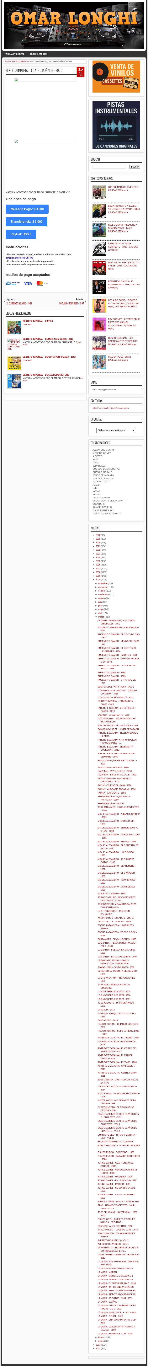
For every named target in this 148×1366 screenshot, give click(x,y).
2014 (98, 579)
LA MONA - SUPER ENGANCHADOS (115, 1268)
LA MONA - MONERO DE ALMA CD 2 (115, 1279)
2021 (98, 554)
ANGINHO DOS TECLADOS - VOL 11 (116, 918)
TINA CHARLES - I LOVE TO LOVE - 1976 (118, 1230)
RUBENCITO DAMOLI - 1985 (111, 672)
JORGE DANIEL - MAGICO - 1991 (114, 1184)
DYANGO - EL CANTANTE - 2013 (114, 715)
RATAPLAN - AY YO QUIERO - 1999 (115, 771)
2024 (98, 542)
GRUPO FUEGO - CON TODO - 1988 (116, 1152)
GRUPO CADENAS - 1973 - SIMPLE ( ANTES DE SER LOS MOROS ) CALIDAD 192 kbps (122, 341)
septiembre (103, 594)
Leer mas (27, 324)
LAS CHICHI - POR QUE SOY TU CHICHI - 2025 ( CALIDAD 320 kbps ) (124, 265)
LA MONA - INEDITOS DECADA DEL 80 (116, 1290)
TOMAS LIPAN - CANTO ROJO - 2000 (116, 967)
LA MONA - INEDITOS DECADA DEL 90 (116, 1294)
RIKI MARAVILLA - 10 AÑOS (111, 803)
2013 (98, 1345)
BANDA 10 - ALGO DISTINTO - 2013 (115, 1226)
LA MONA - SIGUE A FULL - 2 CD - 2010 (117, 1312)
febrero (101, 1337)
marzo (101, 617)
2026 (98, 535)
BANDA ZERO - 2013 (108, 1020)
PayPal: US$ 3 (21, 234)
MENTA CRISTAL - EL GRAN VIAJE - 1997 (118, 725)
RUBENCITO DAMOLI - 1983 (111, 676)
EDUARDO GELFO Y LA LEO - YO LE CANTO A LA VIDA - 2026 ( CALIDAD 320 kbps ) (124, 209)
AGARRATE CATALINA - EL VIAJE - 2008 (117, 1062)
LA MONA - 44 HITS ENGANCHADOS (116, 1287)
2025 (98, 539)
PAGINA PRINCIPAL (14, 54)
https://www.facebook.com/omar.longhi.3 (110, 407)
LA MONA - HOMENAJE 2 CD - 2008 (115, 1333)
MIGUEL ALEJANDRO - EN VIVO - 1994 (117, 841)
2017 (98, 568)
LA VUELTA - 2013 (106, 1010)
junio (100, 605)
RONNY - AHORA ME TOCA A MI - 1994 (116, 789)
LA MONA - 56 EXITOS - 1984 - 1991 (115, 1298)
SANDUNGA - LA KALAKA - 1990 (113, 767)
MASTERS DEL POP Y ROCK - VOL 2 (116, 687)
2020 (98, 557)
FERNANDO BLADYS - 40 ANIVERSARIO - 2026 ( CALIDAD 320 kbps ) (124, 284)
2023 (98, 546)
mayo (100, 609)
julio (100, 602)
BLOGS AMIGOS (38, 54)
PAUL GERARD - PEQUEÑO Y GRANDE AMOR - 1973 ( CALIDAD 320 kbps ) (122, 228)
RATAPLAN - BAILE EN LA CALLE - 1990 (117, 775)
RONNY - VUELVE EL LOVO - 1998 (114, 785)
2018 (98, 565)
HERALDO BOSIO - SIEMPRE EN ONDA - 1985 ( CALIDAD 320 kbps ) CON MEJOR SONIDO (123, 303)
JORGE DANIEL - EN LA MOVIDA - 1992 (117, 1180)
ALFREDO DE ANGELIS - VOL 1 (113, 1244)
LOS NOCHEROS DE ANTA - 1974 (114, 991)
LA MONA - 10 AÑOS (107, 1302)
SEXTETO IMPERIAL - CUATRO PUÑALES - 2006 (34, 70)
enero (101, 1341)
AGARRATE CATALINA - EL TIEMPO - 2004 (118, 1038)
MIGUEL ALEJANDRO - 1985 (111, 893)
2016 (98, 572)
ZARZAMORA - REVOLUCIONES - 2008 (117, 939)
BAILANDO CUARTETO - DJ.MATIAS (115, 1141)
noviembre (103, 587)
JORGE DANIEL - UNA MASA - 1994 (115, 1177)
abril (100, 613)
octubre (101, 591)
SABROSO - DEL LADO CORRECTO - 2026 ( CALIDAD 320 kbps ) (123, 246)
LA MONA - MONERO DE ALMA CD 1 (115, 1276)
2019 (98, 561)
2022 (98, 550)
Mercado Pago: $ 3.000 (27, 209)
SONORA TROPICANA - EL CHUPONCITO (118, 1201)
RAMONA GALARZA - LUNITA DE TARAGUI (118, 729)
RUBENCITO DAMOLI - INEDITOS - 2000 (117, 655)
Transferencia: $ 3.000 (27, 221)
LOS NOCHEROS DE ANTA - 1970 (114, 995)
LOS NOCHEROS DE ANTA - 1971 (114, 999)
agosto (101, 598)
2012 (98, 1348)
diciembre (102, 583)
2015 (98, 576)
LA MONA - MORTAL (107, 1272)
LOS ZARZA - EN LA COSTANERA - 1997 (117, 957)
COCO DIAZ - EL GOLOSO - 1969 (114, 921)
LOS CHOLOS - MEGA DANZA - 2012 (116, 697)
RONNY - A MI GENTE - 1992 (112, 793)
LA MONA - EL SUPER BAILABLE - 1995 (117, 1283)
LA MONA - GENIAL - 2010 (110, 1316)
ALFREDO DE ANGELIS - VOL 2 (113, 1240)
